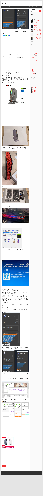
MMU (34, 62)
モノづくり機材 (34, 55)
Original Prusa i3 (35, 63)
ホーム (2, 6)
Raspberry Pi (34, 52)
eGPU (33, 45)
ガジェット (13, 6)
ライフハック (34, 90)
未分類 (32, 85)
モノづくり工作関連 (7, 6)
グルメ (33, 88)
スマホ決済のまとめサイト (20, 6)
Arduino (34, 50)
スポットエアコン (34, 89)
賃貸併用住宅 (34, 91)
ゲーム (32, 54)
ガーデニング (34, 87)
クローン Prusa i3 (35, 65)
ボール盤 (33, 71)
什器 (32, 74)
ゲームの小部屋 (28, 6)
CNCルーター (34, 69)
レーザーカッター (34, 72)
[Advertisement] (15, 64)
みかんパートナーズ (9, 3)
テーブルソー (34, 70)
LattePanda (34, 51)
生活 (32, 86)
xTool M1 (34, 73)
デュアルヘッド (35, 60)
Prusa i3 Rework (35, 64)
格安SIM (33, 77)
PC (32, 44)
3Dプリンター (34, 57)
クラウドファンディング (35, 53)
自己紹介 (33, 6)
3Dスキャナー (34, 56)
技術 (32, 78)
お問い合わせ (37, 6)
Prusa (33, 61)
